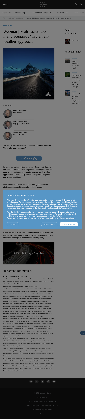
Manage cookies (49, 224)
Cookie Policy (58, 216)
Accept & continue (68, 224)
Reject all (13, 224)
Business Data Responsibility (60, 208)
